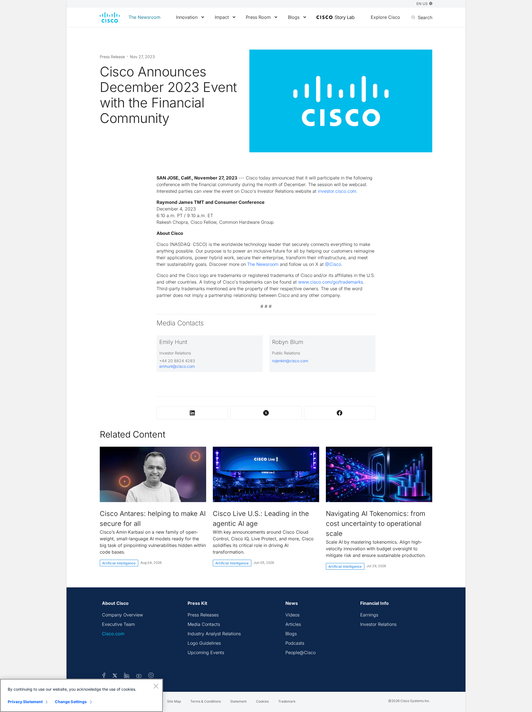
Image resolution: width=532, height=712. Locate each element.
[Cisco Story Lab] (335, 18)
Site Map (174, 701)
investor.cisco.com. (338, 191)
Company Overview (122, 615)
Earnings (369, 615)
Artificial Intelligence (119, 563)
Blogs (294, 17)
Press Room (258, 17)
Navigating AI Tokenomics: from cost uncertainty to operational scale (375, 524)
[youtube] (139, 676)
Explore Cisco (385, 17)
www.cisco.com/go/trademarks (330, 282)
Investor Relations (378, 624)
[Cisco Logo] (110, 17)
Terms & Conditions (205, 701)
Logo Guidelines (204, 643)
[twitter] (115, 676)
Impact (222, 17)
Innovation (187, 17)
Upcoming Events (206, 652)
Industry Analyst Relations (214, 633)
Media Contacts (204, 624)
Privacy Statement (25, 701)
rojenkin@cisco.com (290, 360)
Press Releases (203, 615)
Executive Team (118, 624)
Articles (293, 624)
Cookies (262, 701)
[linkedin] (126, 676)
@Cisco (333, 264)
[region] (81, 695)
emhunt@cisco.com (177, 366)
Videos (292, 615)
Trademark (287, 701)
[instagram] (151, 676)
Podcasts (294, 643)
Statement (238, 701)
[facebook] (104, 676)
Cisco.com (113, 633)
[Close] (155, 686)
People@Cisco (300, 652)
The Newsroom (144, 17)
